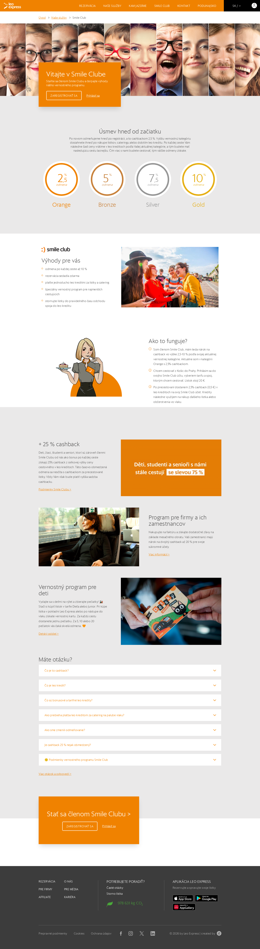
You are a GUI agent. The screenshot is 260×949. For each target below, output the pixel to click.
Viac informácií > (159, 554)
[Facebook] (121, 933)
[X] (142, 933)
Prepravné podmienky (53, 933)
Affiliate (45, 897)
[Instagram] (130, 933)
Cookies (79, 933)
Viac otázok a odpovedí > (55, 774)
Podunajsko (207, 6)
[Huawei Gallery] (184, 907)
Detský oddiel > (49, 634)
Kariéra (70, 897)
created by (208, 933)
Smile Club (162, 6)
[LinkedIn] (153, 933)
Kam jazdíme (138, 6)
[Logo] (12, 5)
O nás (68, 881)
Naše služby (112, 6)
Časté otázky (115, 888)
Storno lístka (115, 893)
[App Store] (183, 898)
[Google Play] (206, 898)
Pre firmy (45, 889)
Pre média (71, 889)
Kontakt (183, 6)
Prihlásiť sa (93, 95)
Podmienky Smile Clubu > (55, 489)
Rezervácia (87, 6)
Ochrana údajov (101, 933)
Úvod (42, 17)
